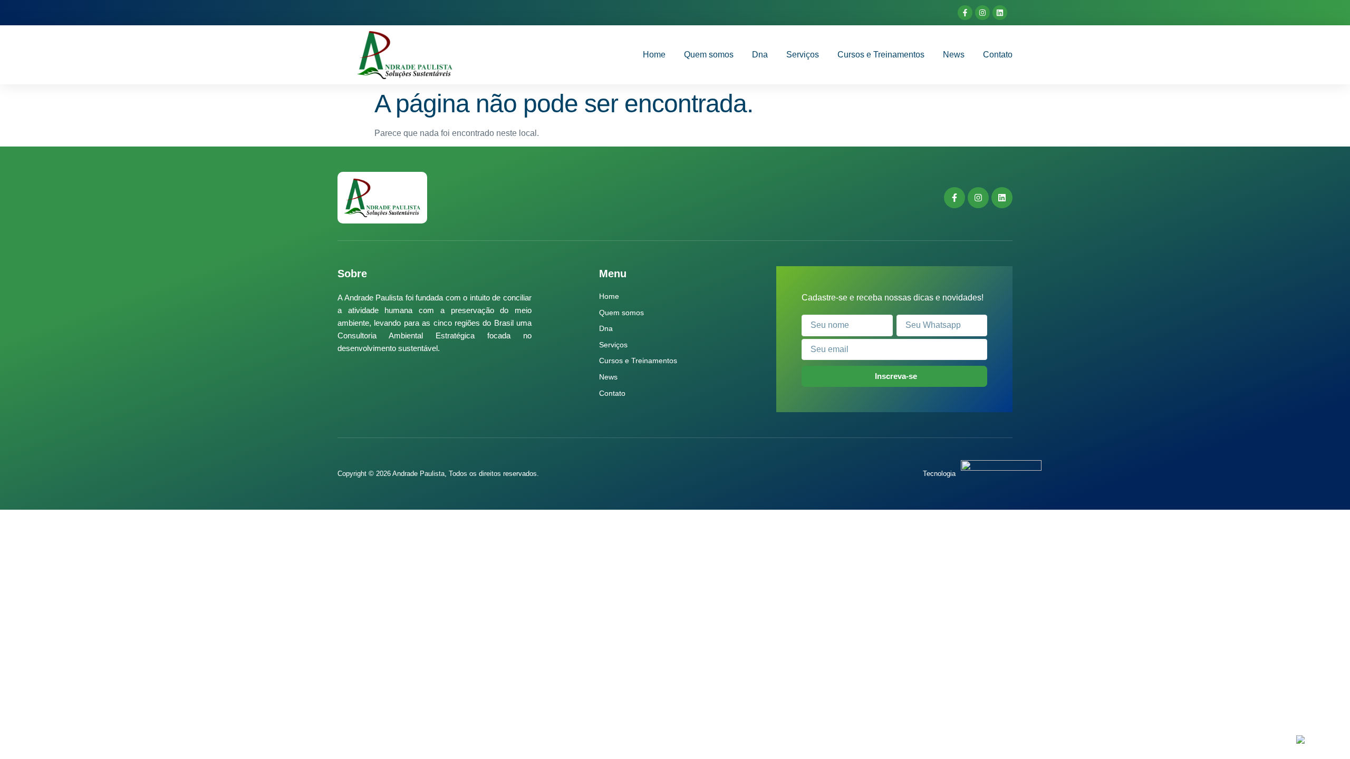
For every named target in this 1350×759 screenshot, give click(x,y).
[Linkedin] (999, 12)
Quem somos (709, 54)
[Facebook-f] (965, 12)
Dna (760, 54)
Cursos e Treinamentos (880, 54)
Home (654, 54)
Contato (997, 54)
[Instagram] (982, 12)
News (954, 54)
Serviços (802, 54)
